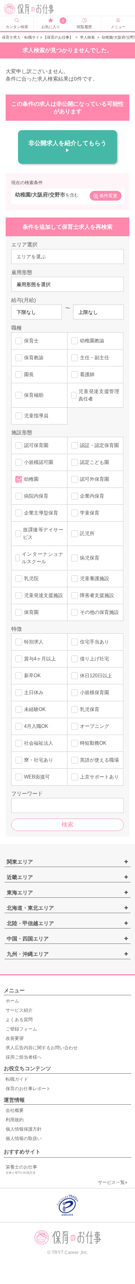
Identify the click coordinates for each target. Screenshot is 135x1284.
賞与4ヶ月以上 (40, 659)
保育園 (31, 612)
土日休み (34, 692)
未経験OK (35, 709)
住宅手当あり (94, 642)
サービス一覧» (113, 1182)
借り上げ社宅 (94, 659)
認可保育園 (36, 445)
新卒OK (32, 675)
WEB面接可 (37, 777)
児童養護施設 (94, 578)
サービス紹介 (19, 1010)
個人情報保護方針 (24, 1129)
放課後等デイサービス (43, 533)
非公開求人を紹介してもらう (67, 143)
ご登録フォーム (21, 1029)
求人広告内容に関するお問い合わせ (42, 1047)
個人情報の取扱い (24, 1138)
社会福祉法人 (38, 743)
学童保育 (89, 513)
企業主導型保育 (41, 513)
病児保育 (89, 558)
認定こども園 (94, 462)
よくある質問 (19, 1019)
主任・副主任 (94, 357)
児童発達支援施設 (43, 595)
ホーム (12, 1001)
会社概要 (15, 1110)
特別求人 (34, 642)
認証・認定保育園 (99, 445)
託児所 (87, 533)
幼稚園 (31, 479)
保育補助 (34, 395)
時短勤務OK (93, 743)
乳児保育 (89, 709)
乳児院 (31, 578)
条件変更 (108, 195)
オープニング (94, 726)
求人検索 (87, 37)
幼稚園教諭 (92, 341)
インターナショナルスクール (42, 557)
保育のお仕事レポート (28, 1088)
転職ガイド (17, 1079)
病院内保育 (36, 496)
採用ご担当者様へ (24, 1057)
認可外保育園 (94, 479)
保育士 (31, 341)
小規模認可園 (38, 462)
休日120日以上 (96, 675)
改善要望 (15, 1038)
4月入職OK (36, 726)
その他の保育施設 (99, 612)
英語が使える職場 (99, 760)
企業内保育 (92, 496)
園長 (29, 374)
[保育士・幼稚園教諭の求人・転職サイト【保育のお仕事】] (31, 9)
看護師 (87, 374)
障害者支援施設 (97, 595)
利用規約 (15, 1119)
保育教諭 (34, 357)
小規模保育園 (94, 692)
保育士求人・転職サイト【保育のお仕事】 (37, 37)
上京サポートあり (99, 777)
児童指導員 (36, 415)
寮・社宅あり (38, 760)
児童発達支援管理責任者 (98, 395)
